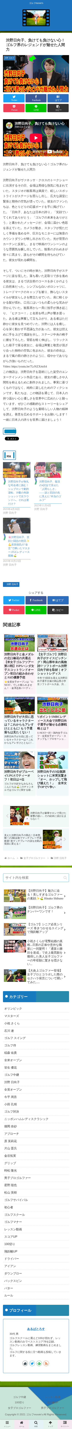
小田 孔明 (10, 1104)
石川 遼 (9, 1030)
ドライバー (11, 1258)
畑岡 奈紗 (10, 1126)
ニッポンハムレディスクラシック (26, 1119)
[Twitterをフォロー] (32, 1363)
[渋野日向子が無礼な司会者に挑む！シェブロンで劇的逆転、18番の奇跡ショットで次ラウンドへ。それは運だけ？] (16, 470)
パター (8, 1288)
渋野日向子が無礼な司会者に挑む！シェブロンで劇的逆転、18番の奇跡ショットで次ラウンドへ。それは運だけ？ (18, 492)
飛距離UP (10, 1251)
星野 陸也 (10, 1185)
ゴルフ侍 (10, 1045)
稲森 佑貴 (10, 1052)
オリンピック (13, 1008)
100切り (9, 1244)
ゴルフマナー (13, 1221)
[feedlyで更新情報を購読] (39, 1363)
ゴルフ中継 (11, 1074)
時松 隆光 (10, 1170)
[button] (58, 108)
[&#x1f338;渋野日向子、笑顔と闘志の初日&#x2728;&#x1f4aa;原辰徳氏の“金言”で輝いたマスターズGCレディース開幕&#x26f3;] (16, 525)
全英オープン (13, 1089)
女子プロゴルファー (19, 1407)
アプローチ (11, 1133)
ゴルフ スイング (15, 1038)
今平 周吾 (10, 1097)
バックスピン (13, 1280)
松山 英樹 (10, 1192)
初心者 (8, 1207)
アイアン (10, 1266)
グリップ (10, 1163)
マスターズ (11, 1016)
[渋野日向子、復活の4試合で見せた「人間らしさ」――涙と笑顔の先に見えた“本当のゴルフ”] (48, 470)
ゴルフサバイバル (16, 1199)
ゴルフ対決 (11, 1111)
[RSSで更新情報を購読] (46, 1363)
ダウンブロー (13, 1273)
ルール (8, 1295)
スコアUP (10, 1236)
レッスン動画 (13, 1229)
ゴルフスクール (14, 1214)
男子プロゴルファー (17, 1177)
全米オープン (13, 1060)
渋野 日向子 (12, 584)
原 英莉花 (10, 1141)
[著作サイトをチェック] (25, 1363)
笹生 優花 (10, 1067)
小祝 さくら (12, 1023)
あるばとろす (36, 1328)
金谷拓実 (10, 1155)
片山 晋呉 (10, 1148)
